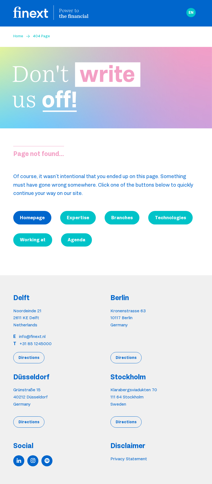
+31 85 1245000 (36, 343)
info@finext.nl (32, 336)
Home (18, 36)
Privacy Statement (128, 458)
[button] (191, 12)
